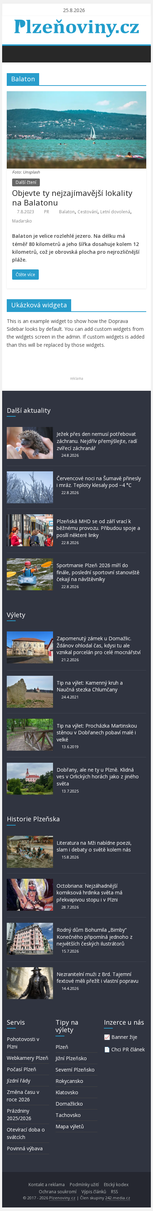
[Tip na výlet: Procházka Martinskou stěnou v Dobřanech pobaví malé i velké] (30, 722)
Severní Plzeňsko (75, 1069)
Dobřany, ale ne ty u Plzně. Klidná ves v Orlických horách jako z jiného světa (98, 776)
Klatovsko (67, 1092)
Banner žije (124, 1037)
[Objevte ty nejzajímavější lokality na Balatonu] (76, 95)
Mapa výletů (70, 1126)
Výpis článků (93, 1192)
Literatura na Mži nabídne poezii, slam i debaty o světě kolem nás (94, 846)
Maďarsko (22, 221)
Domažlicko (69, 1103)
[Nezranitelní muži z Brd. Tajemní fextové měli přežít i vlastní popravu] (30, 970)
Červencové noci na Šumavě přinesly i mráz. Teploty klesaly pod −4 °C (99, 482)
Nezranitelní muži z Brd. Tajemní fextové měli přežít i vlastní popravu (97, 978)
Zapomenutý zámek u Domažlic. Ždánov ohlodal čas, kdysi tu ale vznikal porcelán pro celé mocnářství (99, 645)
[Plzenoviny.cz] (14, 53)
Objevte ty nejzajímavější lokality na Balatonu (72, 197)
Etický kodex (116, 1185)
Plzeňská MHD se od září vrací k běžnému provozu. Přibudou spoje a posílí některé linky (98, 528)
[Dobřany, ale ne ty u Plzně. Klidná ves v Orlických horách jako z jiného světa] (30, 766)
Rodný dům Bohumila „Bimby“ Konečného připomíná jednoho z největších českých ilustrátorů (94, 936)
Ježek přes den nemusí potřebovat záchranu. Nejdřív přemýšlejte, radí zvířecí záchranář (97, 441)
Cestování (87, 212)
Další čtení (26, 182)
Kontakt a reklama (46, 1185)
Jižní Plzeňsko (71, 1058)
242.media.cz (117, 1197)
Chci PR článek (128, 1049)
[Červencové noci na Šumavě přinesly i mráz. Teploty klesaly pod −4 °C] (30, 474)
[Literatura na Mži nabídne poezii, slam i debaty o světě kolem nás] (30, 839)
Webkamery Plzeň (27, 1057)
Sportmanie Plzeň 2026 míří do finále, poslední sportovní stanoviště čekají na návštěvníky (98, 572)
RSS (114, 1192)
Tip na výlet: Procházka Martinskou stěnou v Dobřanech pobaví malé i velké (97, 732)
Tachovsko (68, 1115)
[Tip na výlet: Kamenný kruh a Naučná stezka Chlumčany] (30, 679)
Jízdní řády (18, 1080)
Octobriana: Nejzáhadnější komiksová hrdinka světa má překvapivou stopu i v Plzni (89, 892)
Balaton (67, 212)
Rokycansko (69, 1081)
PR (46, 212)
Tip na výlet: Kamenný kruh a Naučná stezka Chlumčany (90, 686)
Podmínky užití (84, 1185)
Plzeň (62, 1046)
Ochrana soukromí (57, 1192)
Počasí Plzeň (21, 1069)
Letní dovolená (115, 212)
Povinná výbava (25, 1148)
